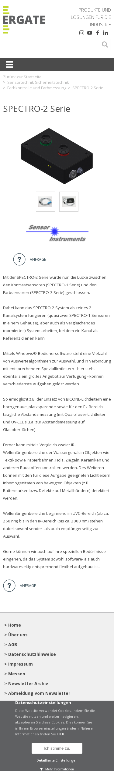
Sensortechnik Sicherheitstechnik (38, 82)
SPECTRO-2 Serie (87, 87)
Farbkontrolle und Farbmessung (36, 87)
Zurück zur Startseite (22, 77)
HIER (60, 734)
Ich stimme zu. (57, 748)
